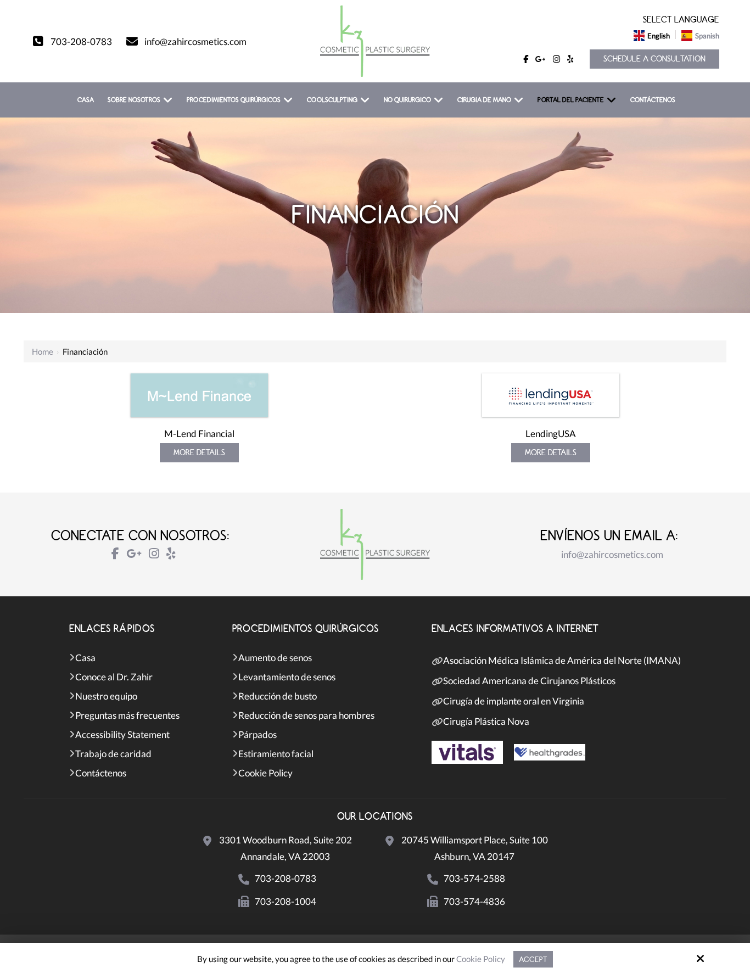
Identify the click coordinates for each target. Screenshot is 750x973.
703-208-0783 (81, 41)
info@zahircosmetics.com (195, 41)
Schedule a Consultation (654, 59)
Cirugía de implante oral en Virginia (513, 701)
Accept (533, 959)
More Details (199, 452)
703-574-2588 (474, 878)
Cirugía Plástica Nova (486, 721)
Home (42, 351)
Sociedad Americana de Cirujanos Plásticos (529, 680)
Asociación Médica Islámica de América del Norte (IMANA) (562, 660)
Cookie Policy (480, 959)
